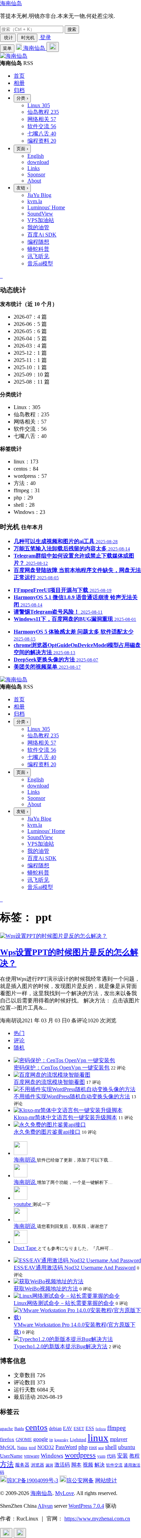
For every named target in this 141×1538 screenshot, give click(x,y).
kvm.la (34, 201)
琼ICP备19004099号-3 (32, 1480)
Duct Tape (26, 1248)
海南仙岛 (11, 3)
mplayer (118, 1439)
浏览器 (37, 1465)
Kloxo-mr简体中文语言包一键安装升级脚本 (65, 1117)
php (83, 1446)
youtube (23, 1204)
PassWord (66, 1447)
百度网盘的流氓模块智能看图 (49, 1082)
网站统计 (106, 1480)
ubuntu (126, 1447)
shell (111, 1446)
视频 (88, 1465)
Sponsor (36, 174)
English (35, 156)
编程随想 (38, 242)
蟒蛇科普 (38, 249)
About (34, 181)
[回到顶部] (6, 1533)
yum (101, 1456)
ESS (90, 1428)
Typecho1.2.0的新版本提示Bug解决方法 (60, 1346)
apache (6, 1428)
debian (55, 1428)
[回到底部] (20, 1533)
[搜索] (53, 47)
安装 (122, 1456)
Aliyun (45, 1506)
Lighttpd (78, 1439)
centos (36, 1427)
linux (98, 1437)
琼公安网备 (80, 1480)
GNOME (24, 1439)
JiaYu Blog (39, 195)
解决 (99, 1465)
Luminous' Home (46, 207)
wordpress (80, 1455)
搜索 (71, 29)
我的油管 (38, 227)
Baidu (19, 1428)
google (40, 1439)
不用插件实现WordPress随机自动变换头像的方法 (72, 1096)
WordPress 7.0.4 (86, 1506)
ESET (79, 1428)
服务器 (22, 1465)
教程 (134, 1456)
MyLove (64, 1493)
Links (33, 168)
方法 (7, 1464)
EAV (67, 1428)
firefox (7, 1439)
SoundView (40, 214)
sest (101, 1448)
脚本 (76, 1465)
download (38, 162)
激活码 (62, 1465)
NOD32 (45, 1447)
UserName (11, 1456)
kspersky (61, 1440)
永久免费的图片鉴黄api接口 (47, 1132)
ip (51, 1439)
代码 (111, 1456)
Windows (52, 1455)
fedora (100, 1429)
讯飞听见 (38, 256)
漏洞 (49, 1465)
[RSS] (2, 276)
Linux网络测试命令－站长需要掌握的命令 (64, 1303)
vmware (31, 1456)
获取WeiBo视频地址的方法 (46, 1289)
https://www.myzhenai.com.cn (97, 1518)
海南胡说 (25, 1160)
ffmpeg (116, 1427)
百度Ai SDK (41, 235)
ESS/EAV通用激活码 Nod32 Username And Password (75, 1268)
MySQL (8, 1447)
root (93, 1447)
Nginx (22, 1447)
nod (32, 1447)
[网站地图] (0, 276)
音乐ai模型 (40, 263)
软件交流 (114, 1465)
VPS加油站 (40, 220)
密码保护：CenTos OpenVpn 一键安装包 (62, 1067)
